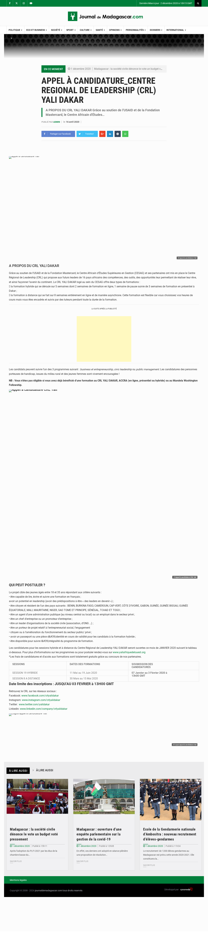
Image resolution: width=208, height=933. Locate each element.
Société (56, 30)
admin (56, 122)
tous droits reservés (72, 890)
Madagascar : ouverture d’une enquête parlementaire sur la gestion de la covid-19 (99, 834)
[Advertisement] (104, 339)
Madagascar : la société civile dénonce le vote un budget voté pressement (136, 68)
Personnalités (135, 30)
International (175, 30)
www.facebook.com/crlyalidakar (40, 695)
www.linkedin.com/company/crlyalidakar (43, 708)
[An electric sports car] (37, 799)
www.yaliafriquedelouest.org (129, 652)
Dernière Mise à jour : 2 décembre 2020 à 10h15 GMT (165, 3)
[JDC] (105, 16)
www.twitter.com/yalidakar (34, 704)
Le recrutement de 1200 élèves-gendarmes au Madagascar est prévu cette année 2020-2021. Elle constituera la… (168, 855)
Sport (70, 30)
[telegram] (118, 134)
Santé (99, 30)
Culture (85, 30)
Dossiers (155, 30)
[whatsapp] (125, 134)
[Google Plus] (102, 134)
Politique (15, 30)
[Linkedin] (110, 134)
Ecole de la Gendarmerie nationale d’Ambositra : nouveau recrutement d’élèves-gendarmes (169, 834)
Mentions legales (18, 880)
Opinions (114, 30)
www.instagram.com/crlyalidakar (41, 700)
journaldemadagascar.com (48, 890)
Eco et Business (35, 30)
